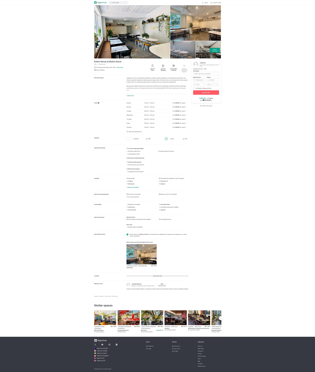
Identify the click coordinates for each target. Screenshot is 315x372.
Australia (96, 296)
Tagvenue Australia (102, 348)
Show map (120, 67)
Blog (199, 361)
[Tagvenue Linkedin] (116, 344)
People (209, 77)
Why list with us (176, 346)
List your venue (176, 348)
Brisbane (102, 296)
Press (199, 358)
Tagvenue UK (100, 358)
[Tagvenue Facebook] (102, 344)
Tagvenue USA (101, 360)
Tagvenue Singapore (103, 355)
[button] (118, 2)
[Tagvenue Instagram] (109, 344)
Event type (196, 71)
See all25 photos (215, 50)
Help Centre (201, 348)
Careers (200, 353)
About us (200, 346)
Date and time (197, 77)
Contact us (200, 351)
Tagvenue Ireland (102, 353)
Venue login (175, 351)
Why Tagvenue (150, 346)
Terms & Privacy (202, 356)
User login (148, 348)
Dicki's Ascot (101, 234)
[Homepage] (100, 2)
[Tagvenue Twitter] (95, 344)
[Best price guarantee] (141, 131)
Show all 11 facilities (133, 187)
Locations (200, 363)
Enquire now (206, 92)
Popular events (201, 366)
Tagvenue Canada (102, 351)
